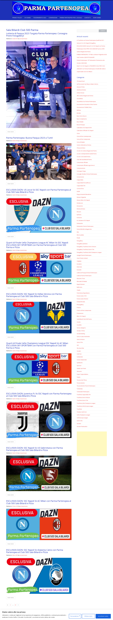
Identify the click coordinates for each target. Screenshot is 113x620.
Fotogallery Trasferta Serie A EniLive (86, 246)
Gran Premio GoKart (82, 258)
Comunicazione (81, 168)
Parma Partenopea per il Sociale (71, 17)
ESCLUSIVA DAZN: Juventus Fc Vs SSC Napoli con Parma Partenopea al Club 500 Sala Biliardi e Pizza (38, 394)
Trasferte (79, 409)
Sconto (79, 322)
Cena (78, 133)
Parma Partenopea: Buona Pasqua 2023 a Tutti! (29, 137)
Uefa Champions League (83, 415)
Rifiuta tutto (88, 616)
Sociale (79, 351)
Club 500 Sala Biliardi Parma (84, 159)
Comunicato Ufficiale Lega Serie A (86, 165)
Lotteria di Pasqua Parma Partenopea (87, 272)
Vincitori (79, 423)
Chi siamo (27, 17)
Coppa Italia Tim (81, 185)
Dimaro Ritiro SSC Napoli (83, 200)
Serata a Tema (81, 330)
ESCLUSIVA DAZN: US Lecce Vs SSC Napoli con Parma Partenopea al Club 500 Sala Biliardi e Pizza (38, 190)
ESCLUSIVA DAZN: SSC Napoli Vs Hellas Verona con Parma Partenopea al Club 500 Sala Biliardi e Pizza (34, 295)
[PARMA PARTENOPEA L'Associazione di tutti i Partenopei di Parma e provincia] (56, 7)
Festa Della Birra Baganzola (84, 229)
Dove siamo (97, 17)
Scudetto (79, 325)
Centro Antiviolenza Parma (84, 145)
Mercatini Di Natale (82, 281)
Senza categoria (81, 328)
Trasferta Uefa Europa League (85, 406)
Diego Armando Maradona (84, 194)
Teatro (78, 377)
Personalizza (74, 616)
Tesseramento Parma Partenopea (86, 386)
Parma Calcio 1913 (82, 296)
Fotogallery (80, 241)
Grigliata (79, 261)
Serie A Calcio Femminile (83, 336)
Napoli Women (81, 284)
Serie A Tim (80, 342)
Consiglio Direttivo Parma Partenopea (87, 174)
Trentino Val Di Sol (82, 412)
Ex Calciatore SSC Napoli (83, 220)
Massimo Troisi (81, 278)
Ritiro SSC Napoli (81, 316)
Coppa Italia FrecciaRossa (83, 183)
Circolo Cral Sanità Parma (83, 156)
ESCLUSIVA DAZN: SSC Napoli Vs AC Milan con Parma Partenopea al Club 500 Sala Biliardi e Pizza (38, 502)
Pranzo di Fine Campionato (84, 310)
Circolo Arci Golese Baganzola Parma (87, 151)
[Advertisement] (92, 443)
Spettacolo (80, 362)
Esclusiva (79, 217)
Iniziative (79, 264)
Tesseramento (81, 383)
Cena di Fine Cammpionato (84, 136)
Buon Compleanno (82, 119)
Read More (11, 131)
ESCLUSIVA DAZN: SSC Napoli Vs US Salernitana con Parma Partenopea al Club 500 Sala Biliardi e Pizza (34, 449)
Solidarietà (80, 357)
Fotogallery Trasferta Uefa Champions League (89, 252)
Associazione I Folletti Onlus (84, 107)
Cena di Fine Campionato (83, 139)
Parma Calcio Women (82, 299)
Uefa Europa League (82, 418)
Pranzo (79, 307)
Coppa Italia (80, 180)
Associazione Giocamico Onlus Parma (87, 104)
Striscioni (79, 371)
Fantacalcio (80, 223)
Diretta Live (80, 203)
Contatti (87, 17)
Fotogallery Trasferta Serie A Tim (85, 249)
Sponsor (79, 365)
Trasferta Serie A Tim (82, 400)
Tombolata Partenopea (83, 391)
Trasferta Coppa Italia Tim (84, 394)
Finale (78, 238)
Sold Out (79, 354)
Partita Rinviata (81, 301)
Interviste (79, 267)
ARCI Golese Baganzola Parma (85, 95)
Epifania (79, 214)
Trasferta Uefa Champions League (86, 403)
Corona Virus (80, 188)
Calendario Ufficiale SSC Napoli (85, 130)
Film (78, 232)
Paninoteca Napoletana (83, 293)
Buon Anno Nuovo (82, 116)
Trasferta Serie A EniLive (83, 397)
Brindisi (79, 113)
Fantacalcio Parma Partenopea (85, 226)
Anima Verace (80, 93)
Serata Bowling (81, 333)
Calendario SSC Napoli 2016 (84, 127)
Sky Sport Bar (80, 348)
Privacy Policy (17, 17)
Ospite (78, 290)
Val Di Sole (79, 420)
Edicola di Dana (81, 209)
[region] (56, 614)
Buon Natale (80, 122)
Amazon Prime (81, 87)
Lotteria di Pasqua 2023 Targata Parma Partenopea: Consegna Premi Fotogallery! (36, 34)
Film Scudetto (80, 235)
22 (15, 604)
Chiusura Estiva (81, 148)
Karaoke (79, 270)
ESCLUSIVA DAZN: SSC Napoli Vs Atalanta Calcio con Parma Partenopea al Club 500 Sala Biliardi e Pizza (34, 551)
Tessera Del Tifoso (82, 380)
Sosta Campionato (82, 360)
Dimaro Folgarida (81, 197)
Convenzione (80, 177)
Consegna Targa (81, 171)
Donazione (80, 206)
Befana (79, 110)
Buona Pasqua (81, 124)
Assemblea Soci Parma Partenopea (86, 101)
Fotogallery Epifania (82, 243)
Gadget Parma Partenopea (84, 255)
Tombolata (80, 389)
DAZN (78, 191)
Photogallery (80, 304)
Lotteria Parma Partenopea (84, 275)
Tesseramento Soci (39, 17)
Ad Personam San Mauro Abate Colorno (87, 84)
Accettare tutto (103, 616)
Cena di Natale (81, 142)
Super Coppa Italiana (82, 374)
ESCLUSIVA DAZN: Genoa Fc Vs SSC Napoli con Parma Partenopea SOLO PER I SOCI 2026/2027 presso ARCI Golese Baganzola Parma (91, 48)
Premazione (80, 313)
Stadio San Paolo (81, 368)
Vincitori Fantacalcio (82, 426)
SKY (78, 345)
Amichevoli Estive (81, 90)
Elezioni (79, 212)
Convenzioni (53, 17)
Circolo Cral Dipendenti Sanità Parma (86, 153)
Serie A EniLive (81, 339)
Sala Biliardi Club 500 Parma (84, 319)
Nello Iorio (79, 287)
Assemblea (80, 98)
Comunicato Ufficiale (82, 162)
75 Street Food (80, 81)
